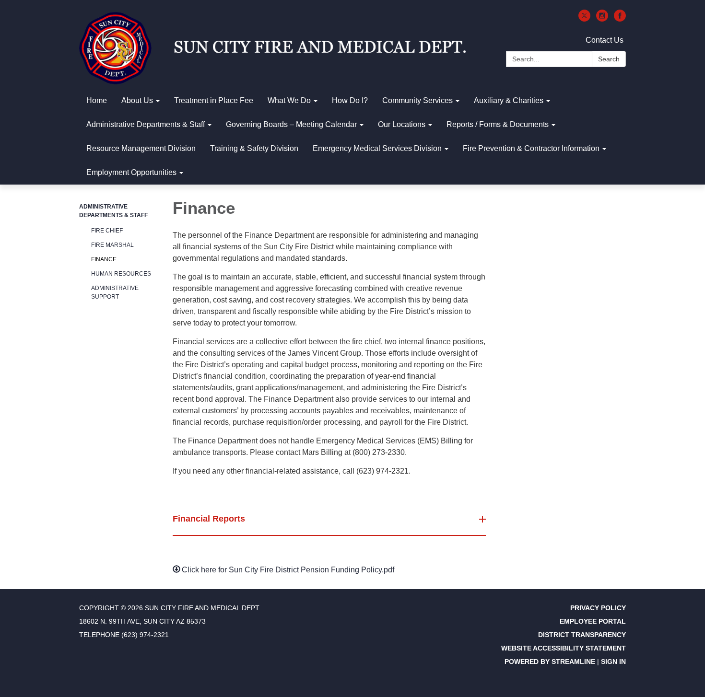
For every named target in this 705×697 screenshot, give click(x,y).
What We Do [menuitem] (289, 100)
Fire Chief (107, 230)
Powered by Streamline (550, 661)
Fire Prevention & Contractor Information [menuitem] (531, 148)
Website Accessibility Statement (563, 648)
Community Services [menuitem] (417, 100)
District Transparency (582, 635)
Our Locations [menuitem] (401, 124)
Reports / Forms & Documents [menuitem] (497, 124)
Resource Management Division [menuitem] (141, 148)
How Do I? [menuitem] (350, 100)
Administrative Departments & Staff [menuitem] (145, 124)
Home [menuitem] (96, 100)
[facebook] (620, 19)
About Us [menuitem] (137, 100)
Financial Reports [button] (209, 518)
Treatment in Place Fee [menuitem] (213, 100)
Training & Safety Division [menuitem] (254, 148)
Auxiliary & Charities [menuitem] (508, 100)
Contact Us (604, 40)
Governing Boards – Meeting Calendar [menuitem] (291, 124)
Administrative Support (115, 292)
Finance (104, 259)
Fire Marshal (112, 245)
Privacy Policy (598, 608)
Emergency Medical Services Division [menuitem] (377, 148)
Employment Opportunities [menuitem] (131, 172)
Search (609, 59)
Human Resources (121, 273)
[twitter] (584, 19)
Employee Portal (593, 621)
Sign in (613, 661)
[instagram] (602, 19)
